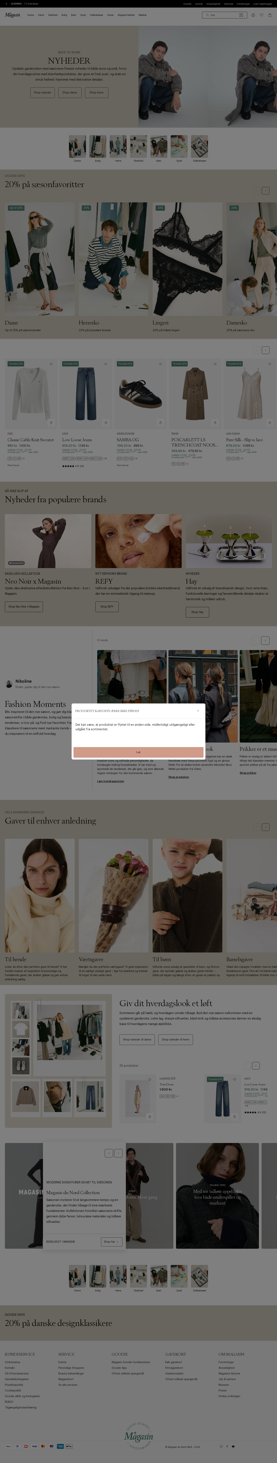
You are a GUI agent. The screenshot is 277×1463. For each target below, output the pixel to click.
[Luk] (198, 711)
